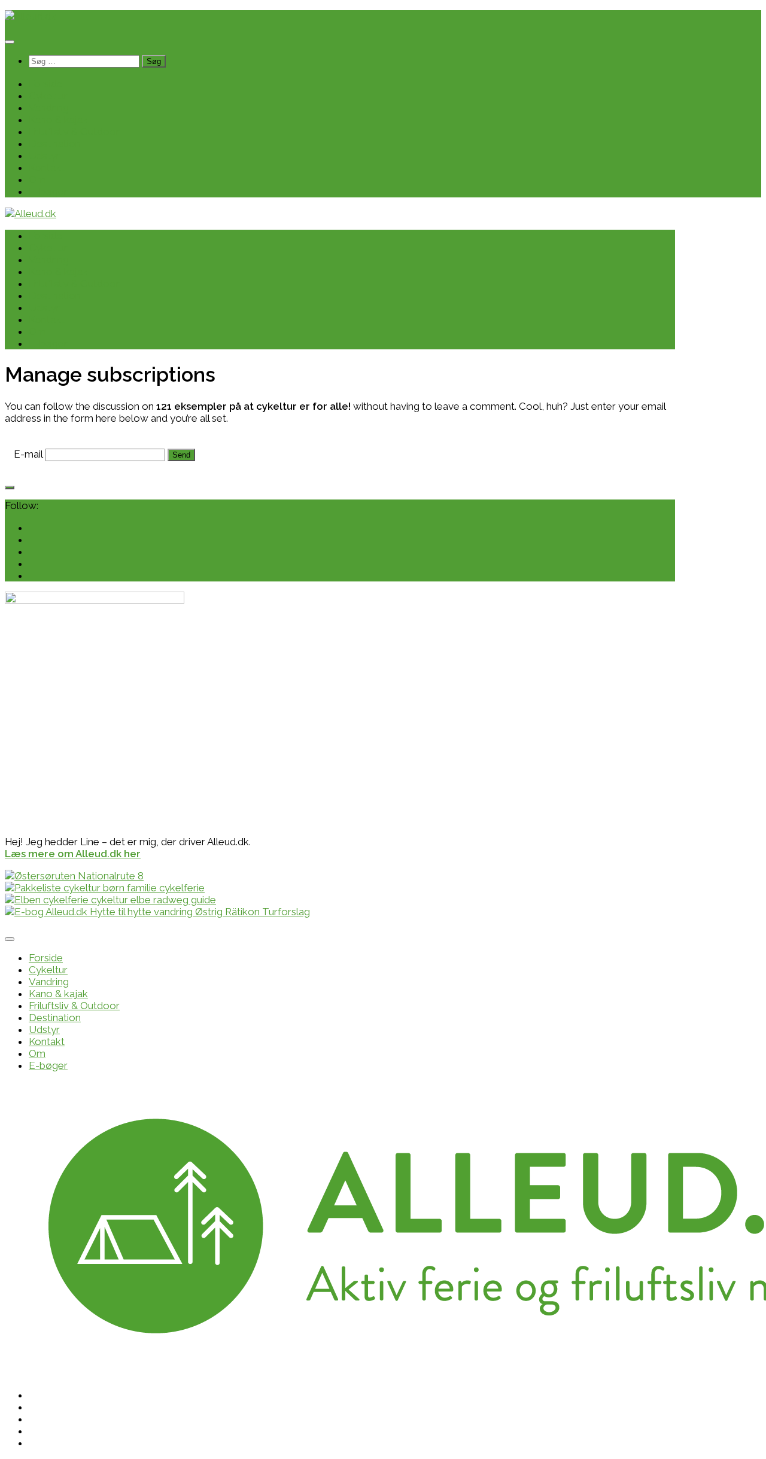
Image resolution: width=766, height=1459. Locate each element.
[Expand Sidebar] (9, 487)
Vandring (49, 108)
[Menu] (9, 42)
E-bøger (48, 191)
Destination (55, 144)
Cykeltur (48, 96)
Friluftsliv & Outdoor (74, 132)
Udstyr (44, 156)
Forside (46, 84)
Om (37, 179)
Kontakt (47, 167)
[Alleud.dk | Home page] (30, 16)
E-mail (28, 454)
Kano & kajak (58, 120)
